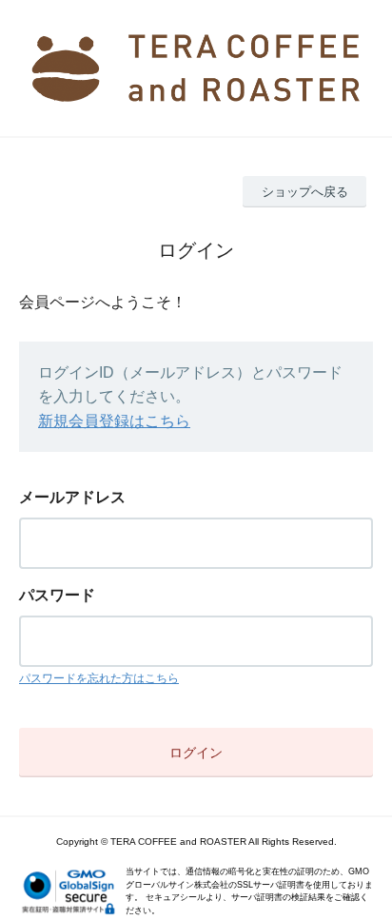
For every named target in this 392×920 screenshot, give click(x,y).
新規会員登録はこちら (114, 421)
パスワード (57, 595)
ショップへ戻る (305, 192)
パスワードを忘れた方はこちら (99, 678)
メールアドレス (72, 497)
